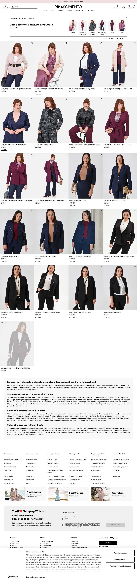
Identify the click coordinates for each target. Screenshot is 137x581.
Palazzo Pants (30, 480)
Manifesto (75, 545)
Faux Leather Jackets (32, 454)
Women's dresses (9, 454)
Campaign (116, 470)
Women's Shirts (8, 476)
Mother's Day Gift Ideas (120, 463)
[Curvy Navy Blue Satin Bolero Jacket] (17, 120)
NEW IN (45, 10)
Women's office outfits (98, 463)
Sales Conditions (47, 541)
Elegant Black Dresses (76, 470)
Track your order (18, 548)
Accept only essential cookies (120, 566)
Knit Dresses (7, 463)
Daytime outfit (95, 470)
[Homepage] (68, 6)
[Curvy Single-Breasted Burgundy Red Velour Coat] (51, 176)
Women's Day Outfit (119, 454)
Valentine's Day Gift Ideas (121, 459)
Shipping (15, 545)
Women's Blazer (31, 463)
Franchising (75, 543)
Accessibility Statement (80, 548)
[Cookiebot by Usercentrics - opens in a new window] (13, 577)
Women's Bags (52, 459)
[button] (126, 17)
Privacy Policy (46, 543)
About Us (75, 541)
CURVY (70, 10)
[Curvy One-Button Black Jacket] (17, 287)
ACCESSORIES (80, 10)
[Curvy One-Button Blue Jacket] (51, 231)
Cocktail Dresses (75, 480)
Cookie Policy (46, 545)
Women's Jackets (31, 459)
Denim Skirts (7, 470)
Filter (119, 39)
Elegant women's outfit (76, 476)
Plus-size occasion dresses (56, 476)
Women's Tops (8, 480)
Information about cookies (35, 577)
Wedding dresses (75, 463)
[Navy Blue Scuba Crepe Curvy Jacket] (85, 64)
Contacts (15, 541)
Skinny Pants (30, 476)
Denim (28, 483)
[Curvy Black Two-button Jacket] (85, 287)
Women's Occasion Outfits (78, 459)
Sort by (107, 39)
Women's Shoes (52, 467)
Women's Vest (30, 467)
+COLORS (38, 94)
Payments (15, 543)
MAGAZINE (91, 10)
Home (12, 19)
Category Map (47, 548)
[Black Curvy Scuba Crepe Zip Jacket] (51, 287)
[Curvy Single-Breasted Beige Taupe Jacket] (17, 64)
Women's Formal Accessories (57, 480)
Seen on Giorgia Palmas (120, 467)
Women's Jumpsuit (10, 467)
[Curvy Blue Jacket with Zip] (17, 231)
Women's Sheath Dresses (11, 459)
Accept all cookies (120, 553)
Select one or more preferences (70, 517)
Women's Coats (9, 483)
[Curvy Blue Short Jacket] (85, 176)
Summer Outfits (96, 480)
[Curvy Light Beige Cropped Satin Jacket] (51, 64)
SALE (52, 10)
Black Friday (117, 476)
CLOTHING (61, 10)
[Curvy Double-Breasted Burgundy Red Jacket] (17, 176)
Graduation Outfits (97, 467)
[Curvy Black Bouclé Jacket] (51, 120)
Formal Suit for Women (55, 483)
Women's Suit (30, 470)
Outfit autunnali (96, 476)
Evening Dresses (74, 467)
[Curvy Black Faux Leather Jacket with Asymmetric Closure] (85, 120)
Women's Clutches (53, 463)
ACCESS (108, 543)
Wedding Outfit (74, 454)
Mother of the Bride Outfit (98, 459)
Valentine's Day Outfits (98, 483)
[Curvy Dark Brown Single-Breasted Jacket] (17, 343)
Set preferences (119, 559)
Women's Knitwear (53, 454)
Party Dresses (74, 483)
